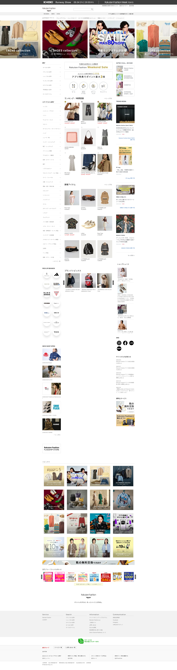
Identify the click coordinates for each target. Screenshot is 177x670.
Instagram (115, 622)
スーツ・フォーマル (48, 177)
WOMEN (46, 14)
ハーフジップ (111, 18)
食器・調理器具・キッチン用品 (50, 230)
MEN (53, 14)
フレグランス (46, 217)
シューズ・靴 (46, 137)
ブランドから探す (47, 72)
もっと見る (57, 434)
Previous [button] (42, 39)
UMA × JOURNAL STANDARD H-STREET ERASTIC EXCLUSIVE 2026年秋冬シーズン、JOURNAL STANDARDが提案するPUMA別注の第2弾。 (126, 298)
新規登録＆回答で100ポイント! (110, 5)
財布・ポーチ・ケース (48, 159)
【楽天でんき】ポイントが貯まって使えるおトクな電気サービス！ (70, 651)
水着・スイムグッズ (48, 182)
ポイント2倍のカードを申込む (98, 656)
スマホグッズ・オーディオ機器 (50, 239)
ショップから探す (47, 76)
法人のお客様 (92, 627)
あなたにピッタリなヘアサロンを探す (51, 656)
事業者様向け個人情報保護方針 (66, 662)
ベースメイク (46, 195)
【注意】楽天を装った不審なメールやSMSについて (88, 584)
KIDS (58, 14)
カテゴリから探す (47, 85)
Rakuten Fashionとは (94, 620)
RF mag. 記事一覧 (130, 178)
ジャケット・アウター (48, 111)
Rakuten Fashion (56, 9)
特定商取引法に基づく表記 (96, 630)
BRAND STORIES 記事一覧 (128, 248)
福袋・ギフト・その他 (48, 257)
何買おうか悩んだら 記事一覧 (127, 208)
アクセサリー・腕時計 (48, 155)
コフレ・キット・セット (49, 226)
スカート (45, 124)
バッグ (44, 133)
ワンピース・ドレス (48, 120)
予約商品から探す (47, 89)
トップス (45, 106)
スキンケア (45, 190)
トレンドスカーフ (72, 18)
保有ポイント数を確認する (121, 656)
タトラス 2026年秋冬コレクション (87, 18)
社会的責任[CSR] (80, 662)
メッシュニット (120, 18)
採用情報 (88, 662)
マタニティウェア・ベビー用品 (50, 173)
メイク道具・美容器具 (48, 221)
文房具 (44, 248)
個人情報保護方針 (52, 662)
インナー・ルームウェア (49, 142)
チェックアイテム (61, 18)
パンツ (44, 115)
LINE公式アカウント (118, 624)
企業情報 (44, 662)
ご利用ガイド (92, 622)
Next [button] (134, 39)
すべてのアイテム (47, 94)
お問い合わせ (92, 625)
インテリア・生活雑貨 (48, 235)
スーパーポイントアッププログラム (98, 617)
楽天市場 (131, 5)
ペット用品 (45, 253)
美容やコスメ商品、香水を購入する (77, 656)
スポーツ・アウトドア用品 (49, 244)
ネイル (44, 204)
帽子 (44, 164)
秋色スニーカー (102, 18)
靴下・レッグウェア (48, 146)
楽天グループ (123, 5)
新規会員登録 (116, 617)
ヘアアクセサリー (47, 168)
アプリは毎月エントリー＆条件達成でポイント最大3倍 (120, 13)
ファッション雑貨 (47, 151)
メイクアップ (46, 199)
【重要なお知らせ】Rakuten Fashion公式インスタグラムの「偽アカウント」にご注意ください (125, 390)
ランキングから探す (48, 80)
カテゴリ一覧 (57, 261)
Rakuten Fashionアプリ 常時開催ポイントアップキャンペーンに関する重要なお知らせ (125, 376)
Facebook (115, 620)
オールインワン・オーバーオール (51, 128)
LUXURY (44, 620)
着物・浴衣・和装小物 (48, 186)
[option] (64, 39)
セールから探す (47, 67)
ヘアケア (45, 213)
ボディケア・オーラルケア (49, 208)
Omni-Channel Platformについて (97, 632)
